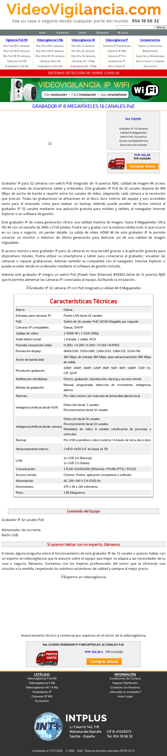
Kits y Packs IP (116, 66)
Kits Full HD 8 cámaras (16, 51)
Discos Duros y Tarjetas (150, 61)
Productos (62, 32)
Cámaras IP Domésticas (117, 45)
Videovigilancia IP (116, 40)
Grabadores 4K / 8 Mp (83, 66)
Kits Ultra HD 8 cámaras (50, 51)
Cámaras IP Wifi (117, 51)
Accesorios (150, 66)
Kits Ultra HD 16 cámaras (50, 56)
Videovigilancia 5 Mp (50, 40)
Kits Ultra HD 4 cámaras (50, 45)
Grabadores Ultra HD (50, 66)
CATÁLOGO (42, 674)
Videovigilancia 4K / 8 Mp (42, 687)
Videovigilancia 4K (83, 40)
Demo (82, 32)
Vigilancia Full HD (17, 40)
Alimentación (150, 51)
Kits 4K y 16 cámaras (83, 56)
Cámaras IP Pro (117, 56)
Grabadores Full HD (16, 66)
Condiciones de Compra (125, 678)
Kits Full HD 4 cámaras (16, 45)
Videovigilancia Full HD (42, 678)
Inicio (42, 32)
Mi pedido (103, 32)
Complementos (150, 40)
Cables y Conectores (150, 45)
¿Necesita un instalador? (125, 691)
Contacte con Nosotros (125, 687)
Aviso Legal (125, 696)
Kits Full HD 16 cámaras (17, 56)
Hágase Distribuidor (125, 683)
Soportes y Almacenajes (150, 56)
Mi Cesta (123, 32)
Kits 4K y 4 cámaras (83, 45)
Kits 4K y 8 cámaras (83, 51)
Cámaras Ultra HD (50, 61)
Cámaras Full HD (16, 61)
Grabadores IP (116, 61)
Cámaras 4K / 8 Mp (83, 61)
